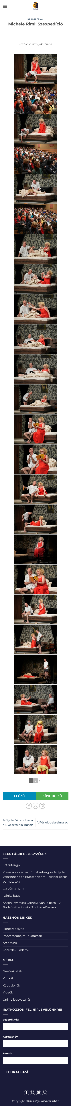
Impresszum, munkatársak (22, 936)
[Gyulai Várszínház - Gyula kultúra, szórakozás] (35, 6)
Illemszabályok (13, 929)
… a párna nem (13, 888)
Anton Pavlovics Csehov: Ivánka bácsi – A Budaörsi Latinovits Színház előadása (32, 905)
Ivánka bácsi (12, 895)
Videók (8, 992)
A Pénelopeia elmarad (52, 822)
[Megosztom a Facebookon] (29, 806)
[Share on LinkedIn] (42, 806)
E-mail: (7, 1053)
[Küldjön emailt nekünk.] (38, 1092)
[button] (5, 6)
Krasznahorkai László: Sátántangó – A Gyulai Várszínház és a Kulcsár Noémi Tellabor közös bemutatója (35, 876)
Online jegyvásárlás (17, 999)
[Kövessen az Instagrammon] (32, 1092)
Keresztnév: (10, 1036)
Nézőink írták (12, 971)
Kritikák (8, 978)
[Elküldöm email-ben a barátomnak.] (36, 806)
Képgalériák (35, 19)
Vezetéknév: (11, 1019)
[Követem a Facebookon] (26, 1092)
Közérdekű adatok (16, 950)
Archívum (10, 943)
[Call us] (44, 1092)
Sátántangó (11, 865)
